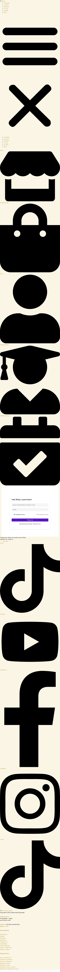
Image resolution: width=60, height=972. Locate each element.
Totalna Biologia (4, 945)
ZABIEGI (6, 7)
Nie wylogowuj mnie (19, 514)
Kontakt (6, 10)
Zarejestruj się (36, 524)
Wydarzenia (3, 934)
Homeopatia (3, 944)
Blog (5, 12)
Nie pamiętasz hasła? (42, 514)
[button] (30, 75)
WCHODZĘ (5, 541)
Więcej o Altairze (5, 949)
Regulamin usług (5, 965)
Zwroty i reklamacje (6, 961)
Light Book (3, 940)
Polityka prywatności (6, 959)
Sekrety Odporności (6, 947)
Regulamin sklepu (5, 963)
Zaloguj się (30, 520)
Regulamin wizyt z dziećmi (7, 967)
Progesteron (3, 942)
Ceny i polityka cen (5, 957)
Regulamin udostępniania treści (9, 969)
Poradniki (6, 3)
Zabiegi (2, 936)
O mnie (6, 8)
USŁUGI (6, 5)
